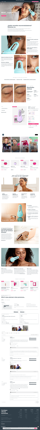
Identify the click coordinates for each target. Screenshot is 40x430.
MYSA (38, 414)
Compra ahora (4, 15)
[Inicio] (20, 4)
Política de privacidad (3, 421)
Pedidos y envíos (20, 412)
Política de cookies (37, 421)
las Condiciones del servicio (8, 421)
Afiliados (38, 412)
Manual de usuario (3, 112)
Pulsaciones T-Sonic (19, 79)
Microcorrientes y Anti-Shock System (10, 79)
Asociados (38, 415)
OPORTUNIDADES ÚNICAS (35, 1)
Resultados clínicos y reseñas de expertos (29, 79)
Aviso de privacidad (36, 418)
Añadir (35, 428)
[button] (38, 427)
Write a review (34, 106)
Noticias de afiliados (36, 413)
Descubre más (3, 240)
